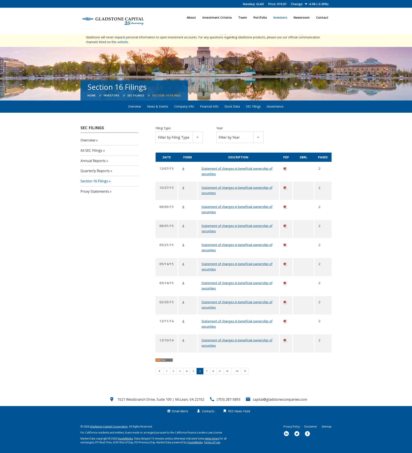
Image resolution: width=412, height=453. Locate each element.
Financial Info (209, 106)
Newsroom (302, 17)
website (122, 42)
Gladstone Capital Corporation (109, 426)
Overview (134, 106)
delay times (212, 438)
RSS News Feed (239, 411)
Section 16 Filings (166, 95)
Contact (322, 17)
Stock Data (232, 106)
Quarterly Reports (95, 170)
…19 (236, 371)
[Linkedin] (286, 434)
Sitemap (327, 426)
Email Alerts (180, 411)
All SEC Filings (91, 150)
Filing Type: (163, 128)
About (191, 17)
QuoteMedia (125, 438)
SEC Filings (135, 95)
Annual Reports (93, 160)
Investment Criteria (217, 17)
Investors (280, 17)
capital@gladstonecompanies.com (280, 399)
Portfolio (260, 17)
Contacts (208, 411)
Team (242, 17)
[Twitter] (297, 434)
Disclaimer (310, 426)
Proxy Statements (94, 191)
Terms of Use (212, 442)
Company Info (184, 106)
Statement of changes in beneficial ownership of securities (236, 171)
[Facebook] (307, 434)
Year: (219, 128)
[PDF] (285, 168)
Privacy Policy (291, 426)
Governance (275, 106)
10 (227, 371)
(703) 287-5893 (228, 399)
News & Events (157, 106)
